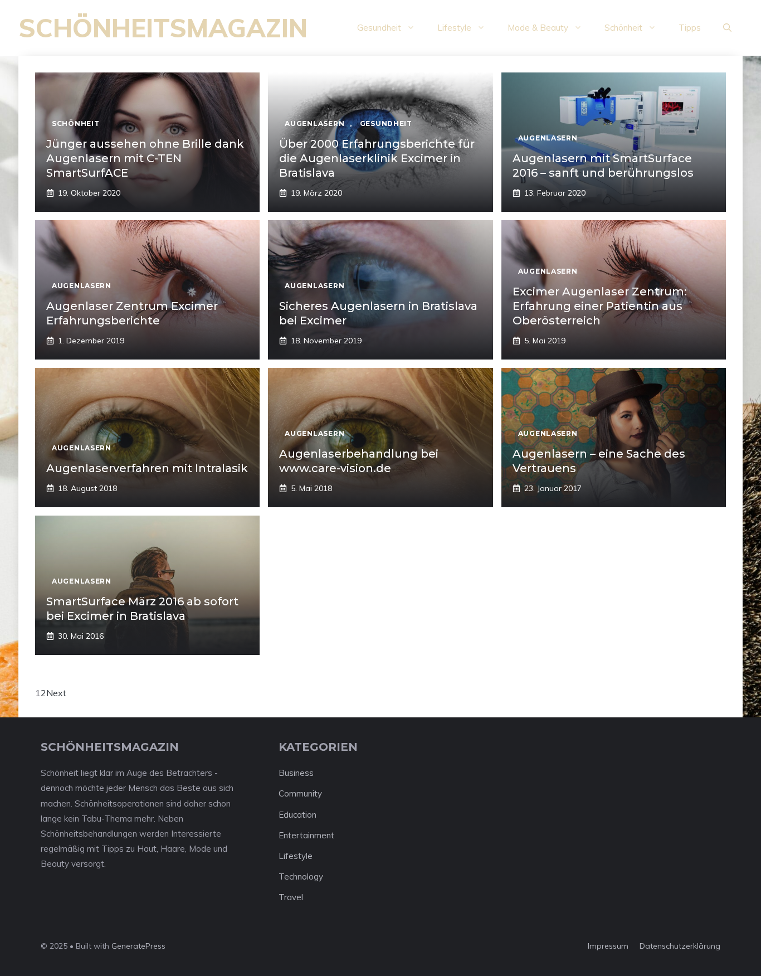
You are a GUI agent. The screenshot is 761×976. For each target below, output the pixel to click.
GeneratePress (138, 946)
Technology (301, 876)
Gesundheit (379, 27)
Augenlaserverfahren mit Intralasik (147, 468)
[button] (727, 28)
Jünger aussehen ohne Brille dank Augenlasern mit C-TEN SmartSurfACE (145, 158)
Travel (291, 897)
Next (56, 692)
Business (296, 773)
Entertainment (306, 835)
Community (300, 793)
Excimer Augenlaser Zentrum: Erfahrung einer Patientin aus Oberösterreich (600, 306)
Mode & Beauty (538, 27)
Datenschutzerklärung (680, 946)
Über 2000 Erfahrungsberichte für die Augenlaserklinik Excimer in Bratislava (377, 158)
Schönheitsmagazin (163, 28)
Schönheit (623, 27)
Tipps (690, 27)
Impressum (608, 946)
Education (297, 814)
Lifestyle (454, 27)
